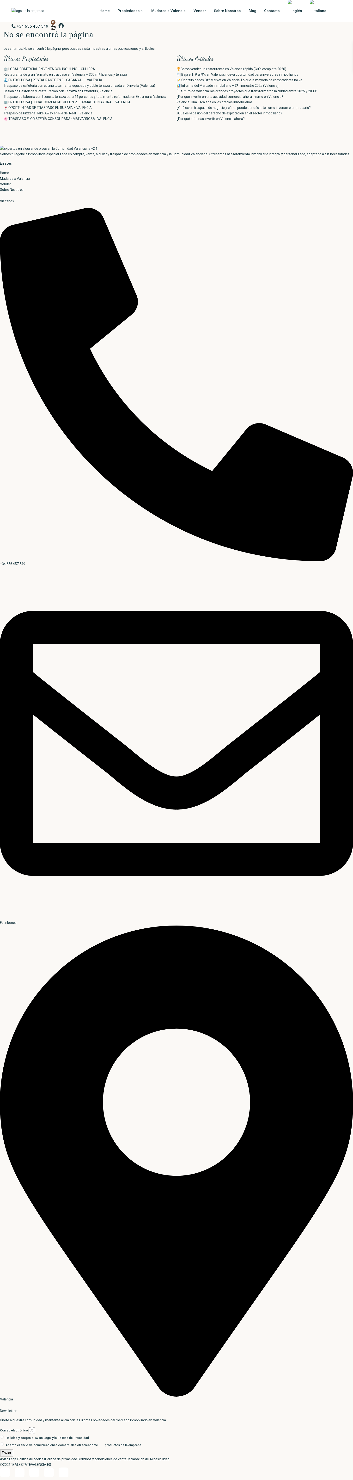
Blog (252, 11)
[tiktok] (19, 1472)
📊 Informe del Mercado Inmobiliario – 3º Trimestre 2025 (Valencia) (227, 85)
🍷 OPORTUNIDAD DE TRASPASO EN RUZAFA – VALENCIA (48, 108)
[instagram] (63, 1472)
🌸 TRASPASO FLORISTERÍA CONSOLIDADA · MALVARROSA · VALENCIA (58, 119)
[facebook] (5, 1472)
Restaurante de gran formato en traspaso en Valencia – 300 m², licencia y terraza (65, 74)
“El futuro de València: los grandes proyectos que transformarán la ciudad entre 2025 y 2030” (246, 91)
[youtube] (49, 1472)
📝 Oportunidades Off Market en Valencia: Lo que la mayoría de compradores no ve (239, 80)
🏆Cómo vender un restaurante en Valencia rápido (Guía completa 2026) (231, 69)
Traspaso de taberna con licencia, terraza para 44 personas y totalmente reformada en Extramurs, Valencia (85, 97)
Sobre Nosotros (227, 11)
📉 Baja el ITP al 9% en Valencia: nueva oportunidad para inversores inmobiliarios (237, 74)
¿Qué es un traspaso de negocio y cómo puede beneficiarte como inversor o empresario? (243, 108)
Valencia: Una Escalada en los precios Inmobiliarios (214, 102)
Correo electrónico (14, 1430)
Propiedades (129, 11)
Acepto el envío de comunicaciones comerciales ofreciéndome (74, 1445)
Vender (200, 11)
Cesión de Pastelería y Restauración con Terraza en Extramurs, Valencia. (58, 91)
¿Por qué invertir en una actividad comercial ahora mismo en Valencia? (229, 97)
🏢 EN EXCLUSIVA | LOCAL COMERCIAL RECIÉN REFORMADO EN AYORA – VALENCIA (67, 102)
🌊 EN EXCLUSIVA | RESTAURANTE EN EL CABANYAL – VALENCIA (53, 80)
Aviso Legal (43, 1438)
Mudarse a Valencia (168, 11)
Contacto (272, 11)
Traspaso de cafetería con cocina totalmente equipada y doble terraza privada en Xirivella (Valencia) (79, 85)
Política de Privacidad (73, 1438)
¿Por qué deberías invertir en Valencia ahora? (210, 119)
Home (105, 11)
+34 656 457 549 (32, 26)
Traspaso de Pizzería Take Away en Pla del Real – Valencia (48, 113)
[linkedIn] (34, 1472)
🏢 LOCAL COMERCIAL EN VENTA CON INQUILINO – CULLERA (49, 69)
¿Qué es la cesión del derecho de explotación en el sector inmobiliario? (229, 113)
